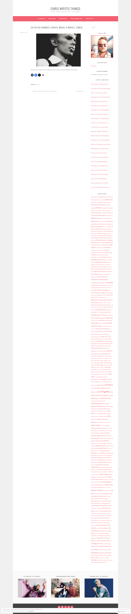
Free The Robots (109, 326)
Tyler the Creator (105, 541)
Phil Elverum (109, 448)
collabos (110, 252)
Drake (102, 283)
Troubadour (99, 538)
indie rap (96, 356)
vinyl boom (100, 549)
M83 (112, 395)
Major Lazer (98, 398)
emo (100, 302)
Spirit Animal (103, 487)
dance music (107, 260)
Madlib (93, 398)
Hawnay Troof (94, 341)
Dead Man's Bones (104, 264)
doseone (99, 277)
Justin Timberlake (101, 369)
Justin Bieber (107, 367)
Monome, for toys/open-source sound (100, 144)
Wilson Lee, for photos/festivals (99, 178)
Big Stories (52, 18)
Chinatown (99, 247)
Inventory (98, 358)
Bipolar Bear (110, 226)
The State (97, 528)
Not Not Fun (102, 438)
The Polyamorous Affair (105, 520)
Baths (93, 218)
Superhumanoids (98, 496)
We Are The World (95, 555)
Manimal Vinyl (106, 398)
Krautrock (96, 374)
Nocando (106, 435)
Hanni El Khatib (104, 339)
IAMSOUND (93, 351)
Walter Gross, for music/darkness (99, 170)
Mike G (106, 411)
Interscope (93, 358)
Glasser (102, 336)
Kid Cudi (100, 371)
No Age (97, 436)
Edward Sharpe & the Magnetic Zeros (100, 293)
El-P (112, 295)
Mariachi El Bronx (94, 401)
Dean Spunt (97, 267)
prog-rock (106, 453)
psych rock (93, 455)
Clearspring (97, 250)
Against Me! (96, 200)
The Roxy (104, 522)
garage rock (99, 334)
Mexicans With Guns (104, 409)
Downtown (105, 277)
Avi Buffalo (99, 215)
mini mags (97, 413)
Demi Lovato (94, 269)
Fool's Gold (95, 318)
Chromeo (93, 250)
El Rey (111, 300)
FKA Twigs (100, 312)
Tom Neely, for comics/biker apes (99, 166)
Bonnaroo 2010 (98, 235)
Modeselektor (108, 413)
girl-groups (97, 336)
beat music (95, 221)
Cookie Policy (31, 611)
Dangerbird (98, 262)
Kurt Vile (101, 374)
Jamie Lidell (103, 360)
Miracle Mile (102, 413)
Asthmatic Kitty (94, 213)
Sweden (92, 498)
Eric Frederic (108, 302)
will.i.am (104, 557)
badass (106, 215)
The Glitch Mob (102, 513)
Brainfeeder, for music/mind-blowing (100, 97)
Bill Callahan (105, 226)
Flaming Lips (105, 312)
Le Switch (96, 382)
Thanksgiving (103, 503)
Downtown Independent (99, 279)
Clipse (101, 250)
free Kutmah (101, 323)
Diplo (95, 271)
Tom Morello (100, 535)
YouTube (100, 562)
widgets (100, 557)
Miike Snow (102, 411)
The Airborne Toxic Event (100, 505)
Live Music (108, 384)
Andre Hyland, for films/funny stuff (99, 84)
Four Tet (92, 320)
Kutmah (105, 374)
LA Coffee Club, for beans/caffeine (99, 127)
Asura (100, 213)
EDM (109, 290)
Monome (93, 416)
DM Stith (100, 274)
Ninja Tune (104, 433)
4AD (92, 197)
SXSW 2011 (100, 498)
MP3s (109, 416)
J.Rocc (102, 358)
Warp (100, 553)
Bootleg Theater (105, 235)
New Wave (93, 433)
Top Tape (105, 535)
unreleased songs (107, 543)
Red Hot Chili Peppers (107, 460)
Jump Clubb (97, 367)
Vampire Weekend (104, 546)
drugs (105, 282)
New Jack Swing (108, 430)
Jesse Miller (96, 365)
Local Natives (96, 388)
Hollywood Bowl (103, 343)
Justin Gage (94, 369)
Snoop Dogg (105, 482)
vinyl (96, 549)
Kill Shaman (105, 371)
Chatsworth (105, 245)
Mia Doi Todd (96, 411)
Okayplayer (93, 443)
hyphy (107, 348)
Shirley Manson (105, 471)
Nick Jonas (98, 433)
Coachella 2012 (101, 252)
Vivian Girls (106, 549)
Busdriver (104, 240)
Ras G (101, 460)
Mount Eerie (102, 416)
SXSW (95, 498)
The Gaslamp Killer (105, 511)
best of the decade (105, 224)
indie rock (101, 356)
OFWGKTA (105, 441)
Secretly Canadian (102, 469)
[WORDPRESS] (71, 607)
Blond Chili (110, 231)
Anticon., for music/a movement (99, 93)
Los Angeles (103, 391)
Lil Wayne (105, 382)
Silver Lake (103, 474)
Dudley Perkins (98, 285)
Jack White (106, 358)
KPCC (92, 374)
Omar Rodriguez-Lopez (104, 443)
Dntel (104, 274)
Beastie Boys (108, 218)
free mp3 (106, 323)
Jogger (101, 365)
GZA (100, 339)
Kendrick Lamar (94, 372)
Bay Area (97, 218)
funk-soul (103, 331)
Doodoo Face (93, 277)
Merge (97, 409)
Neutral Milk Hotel (101, 430)
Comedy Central (99, 255)
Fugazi (96, 331)
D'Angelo (104, 257)
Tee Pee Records (97, 503)
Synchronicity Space (95, 501)
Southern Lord (101, 485)
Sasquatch (102, 467)
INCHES (109, 351)
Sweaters (109, 496)
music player (102, 425)
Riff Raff (108, 462)
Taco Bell (102, 501)
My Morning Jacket (100, 428)
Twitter (98, 541)
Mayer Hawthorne (97, 406)
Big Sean (111, 224)
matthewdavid (96, 403)
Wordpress (99, 560)
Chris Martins (106, 247)
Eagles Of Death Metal (97, 287)
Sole (110, 482)
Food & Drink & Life (76, 18)
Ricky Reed (104, 462)
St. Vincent (108, 487)
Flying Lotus (95, 315)
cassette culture (109, 242)
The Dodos (99, 508)
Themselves (100, 518)
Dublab (110, 282)
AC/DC (108, 197)
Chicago (110, 245)
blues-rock (95, 233)
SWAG (105, 496)
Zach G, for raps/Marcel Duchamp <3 (100, 187)
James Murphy (97, 360)
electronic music (97, 300)
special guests (94, 487)
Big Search (94, 227)
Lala (104, 377)
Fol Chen (102, 315)
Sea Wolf (110, 467)
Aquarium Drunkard (108, 208)
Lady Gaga (101, 377)
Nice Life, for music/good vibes (99, 153)
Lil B (102, 381)
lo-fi (92, 388)
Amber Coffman (94, 202)
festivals (99, 310)
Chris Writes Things (65, 8)
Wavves (109, 553)
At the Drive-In (110, 212)
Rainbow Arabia (94, 460)
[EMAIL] (68, 607)
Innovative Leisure (108, 356)
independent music (96, 354)
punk (97, 455)
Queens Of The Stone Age (104, 455)
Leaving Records (105, 379)
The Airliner (109, 505)
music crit (100, 419)
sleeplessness (105, 479)
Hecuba (103, 341)
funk (99, 331)
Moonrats (97, 416)
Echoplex (104, 290)
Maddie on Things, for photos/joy (99, 131)
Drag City (99, 283)
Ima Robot (104, 351)
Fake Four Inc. (96, 307)
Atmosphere (104, 212)
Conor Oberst (105, 255)
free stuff (104, 326)
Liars (100, 382)
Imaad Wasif (99, 351)
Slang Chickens (99, 479)
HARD (110, 339)
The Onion (106, 518)
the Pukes (99, 522)
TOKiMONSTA (94, 535)
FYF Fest (95, 334)
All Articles (41, 18)
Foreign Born (108, 318)
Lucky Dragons (104, 395)
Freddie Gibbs (94, 323)
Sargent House (95, 467)
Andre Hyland (95, 205)
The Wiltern (102, 531)
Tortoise (109, 535)
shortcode (93, 474)
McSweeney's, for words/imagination (100, 140)
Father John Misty (107, 307)
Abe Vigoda (100, 197)
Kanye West (108, 369)
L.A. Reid (96, 377)
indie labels (104, 354)
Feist (96, 310)
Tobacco (102, 533)
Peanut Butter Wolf (101, 448)
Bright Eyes (106, 238)
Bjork (97, 229)
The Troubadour (103, 528)
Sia (95, 474)
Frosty (107, 329)
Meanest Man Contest (108, 406)
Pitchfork (93, 450)
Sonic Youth (94, 485)
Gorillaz (106, 336)
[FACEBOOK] (65, 607)
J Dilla (95, 363)
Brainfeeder (95, 238)
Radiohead (96, 457)
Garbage (104, 334)
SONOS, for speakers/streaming (99, 161)
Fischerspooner (94, 312)
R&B (110, 455)
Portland (93, 453)
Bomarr (111, 233)
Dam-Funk (100, 260)
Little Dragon (100, 385)
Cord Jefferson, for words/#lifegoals (100, 110)
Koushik (110, 372)
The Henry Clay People (99, 515)
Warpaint (104, 553)
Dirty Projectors (102, 271)
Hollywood (97, 343)
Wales (110, 549)
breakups (101, 238)
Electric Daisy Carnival (96, 297)
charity (100, 245)
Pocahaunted (103, 451)
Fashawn (101, 307)
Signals (98, 474)
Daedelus (94, 260)
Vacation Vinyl (95, 546)
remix (95, 462)
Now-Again (108, 438)
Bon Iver (92, 235)
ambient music (101, 202)
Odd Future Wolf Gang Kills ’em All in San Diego (44, 91)
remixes (99, 462)
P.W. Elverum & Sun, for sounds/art (99, 157)
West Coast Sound (104, 555)
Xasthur (92, 562)
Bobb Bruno (101, 233)
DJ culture (94, 274)
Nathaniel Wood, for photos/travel (99, 148)
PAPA (105, 446)
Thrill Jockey (97, 533)
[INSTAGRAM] (62, 607)
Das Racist (105, 262)
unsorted (38, 84)
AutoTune (93, 215)
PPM (102, 453)
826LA (96, 197)
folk (106, 315)
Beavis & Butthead (102, 221)
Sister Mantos (104, 477)
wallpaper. (95, 552)
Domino (107, 274)
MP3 (106, 416)
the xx (106, 531)
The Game (97, 511)
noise (110, 435)
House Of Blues (99, 346)
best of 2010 (98, 224)
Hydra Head (94, 348)
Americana (108, 202)
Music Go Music (99, 422)
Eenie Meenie (107, 295)
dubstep (93, 285)
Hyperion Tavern (102, 348)
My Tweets (93, 66)
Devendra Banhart (102, 269)
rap (98, 460)
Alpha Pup (109, 199)
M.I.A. (109, 395)
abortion (105, 197)
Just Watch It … (80, 91)
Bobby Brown (107, 233)
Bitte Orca (93, 229)
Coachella (106, 250)
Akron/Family (102, 200)
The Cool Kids (94, 508)
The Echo (105, 508)
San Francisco (105, 464)
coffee (107, 252)
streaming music (106, 490)
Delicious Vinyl (109, 267)
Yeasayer (96, 562)
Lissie (95, 385)
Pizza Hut (97, 450)
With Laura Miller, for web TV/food (99, 183)
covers (99, 257)
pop (108, 451)
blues (92, 233)
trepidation (93, 538)
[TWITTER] (59, 607)
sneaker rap (98, 482)
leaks (98, 379)
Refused (92, 462)
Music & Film (63, 18)
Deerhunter (102, 267)
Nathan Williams (108, 428)
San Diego (98, 464)
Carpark (102, 242)
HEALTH (100, 341)
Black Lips (101, 229)
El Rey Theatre (94, 302)
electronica (104, 297)
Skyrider (93, 479)
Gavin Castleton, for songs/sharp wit (100, 118)
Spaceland (109, 485)
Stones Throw (96, 490)
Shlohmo (111, 472)
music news (95, 425)
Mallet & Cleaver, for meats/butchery (100, 136)
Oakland (93, 441)
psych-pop (110, 453)
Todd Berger (106, 533)
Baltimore (110, 215)
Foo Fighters (110, 315)
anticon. (99, 207)
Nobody (101, 435)
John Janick (106, 365)
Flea (110, 312)
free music (98, 326)
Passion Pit (109, 446)
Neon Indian (94, 430)
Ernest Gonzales (95, 305)
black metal (106, 229)
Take (106, 501)
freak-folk (110, 320)
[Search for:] (102, 27)
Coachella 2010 (94, 252)
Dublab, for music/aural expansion (99, 114)
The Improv (106, 515)
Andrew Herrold (103, 205)
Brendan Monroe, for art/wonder (99, 101)
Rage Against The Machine (105, 457)
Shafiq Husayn (98, 471)
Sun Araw (100, 494)
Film (111, 310)
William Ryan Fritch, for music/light (99, 174)
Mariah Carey (102, 401)
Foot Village (101, 318)
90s (94, 197)
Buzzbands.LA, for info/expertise (99, 105)
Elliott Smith (106, 300)
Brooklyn (99, 240)
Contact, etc (90, 18)
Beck (108, 221)
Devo (107, 269)
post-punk (98, 453)
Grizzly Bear (96, 339)
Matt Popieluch (105, 403)
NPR (112, 438)
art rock (109, 210)
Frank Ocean (105, 320)
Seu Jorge (93, 471)
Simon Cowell (98, 477)
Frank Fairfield (98, 320)
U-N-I (111, 541)
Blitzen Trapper (103, 231)
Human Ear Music (106, 346)
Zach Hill (105, 562)
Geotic (108, 334)
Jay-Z (107, 360)
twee (96, 540)
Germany (93, 336)
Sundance (106, 494)
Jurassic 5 (102, 367)
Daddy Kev (108, 257)
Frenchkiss (93, 329)
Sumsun (96, 494)
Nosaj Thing (94, 438)
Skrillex (110, 477)
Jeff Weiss (106, 363)
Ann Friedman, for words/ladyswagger (100, 88)
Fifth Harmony (106, 310)
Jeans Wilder (100, 363)
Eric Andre (103, 302)
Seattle (106, 467)
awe (103, 215)
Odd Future (99, 441)
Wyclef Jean (110, 560)
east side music (105, 287)
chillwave (94, 247)
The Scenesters (101, 525)
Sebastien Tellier (94, 469)
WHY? (97, 557)
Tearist (109, 501)
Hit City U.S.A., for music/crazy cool (100, 123)
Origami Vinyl (100, 446)
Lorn (96, 392)
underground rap (97, 543)
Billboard (99, 226)
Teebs (92, 503)
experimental (102, 305)
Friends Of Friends (100, 329)
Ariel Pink (104, 210)
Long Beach (103, 388)
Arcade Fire (99, 210)
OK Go (97, 443)
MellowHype (93, 409)
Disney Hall (109, 271)
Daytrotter (98, 264)
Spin (98, 487)
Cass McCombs (95, 245)
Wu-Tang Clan (105, 560)
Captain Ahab (96, 242)
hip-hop (107, 341)
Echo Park (97, 290)
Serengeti (109, 469)
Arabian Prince (94, 210)
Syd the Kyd (105, 498)
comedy (93, 255)
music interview (106, 422)
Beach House (103, 218)
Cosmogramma (94, 257)
